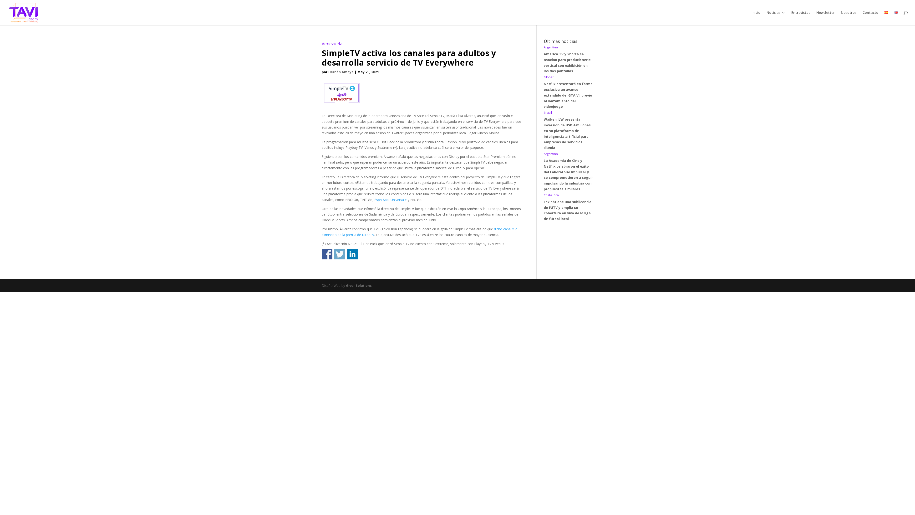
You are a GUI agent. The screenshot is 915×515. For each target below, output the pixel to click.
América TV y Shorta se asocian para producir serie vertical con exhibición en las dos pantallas (567, 59)
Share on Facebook (327, 254)
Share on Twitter (339, 254)
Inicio (756, 13)
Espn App (381, 199)
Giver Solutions (359, 285)
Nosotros (848, 13)
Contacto (870, 13)
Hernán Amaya (341, 72)
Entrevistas (800, 13)
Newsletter (825, 13)
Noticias (773, 13)
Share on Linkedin (352, 254)
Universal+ (399, 199)
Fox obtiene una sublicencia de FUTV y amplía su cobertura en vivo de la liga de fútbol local (567, 207)
